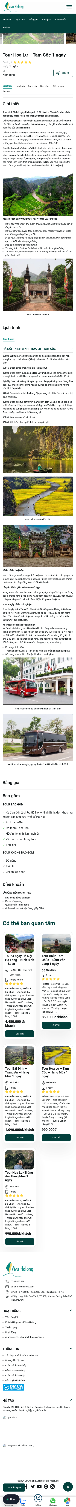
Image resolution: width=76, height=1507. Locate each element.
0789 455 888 (17, 1281)
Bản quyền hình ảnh (15, 1380)
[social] (26, 1486)
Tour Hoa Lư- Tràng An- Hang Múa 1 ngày (19, 1176)
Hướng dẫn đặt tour (15, 1360)
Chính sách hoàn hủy (15, 1365)
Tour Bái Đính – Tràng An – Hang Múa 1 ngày (17, 1072)
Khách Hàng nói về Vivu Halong (20, 1322)
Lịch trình (21, 19)
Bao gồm (46, 19)
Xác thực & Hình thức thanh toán (21, 1355)
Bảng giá (34, 19)
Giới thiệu (8, 19)
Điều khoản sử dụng (15, 1370)
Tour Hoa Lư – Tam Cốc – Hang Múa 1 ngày (55, 1072)
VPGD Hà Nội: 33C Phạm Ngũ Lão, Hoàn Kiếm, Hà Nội (37, 1292)
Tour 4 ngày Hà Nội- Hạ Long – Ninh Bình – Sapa (19, 960)
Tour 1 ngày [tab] (8, 339)
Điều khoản (60, 19)
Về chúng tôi (11, 1317)
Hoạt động (10, 1332)
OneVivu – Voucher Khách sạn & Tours (24, 1337)
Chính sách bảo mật (15, 1375)
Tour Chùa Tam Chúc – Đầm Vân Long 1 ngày (53, 960)
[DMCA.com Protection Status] (38, 1387)
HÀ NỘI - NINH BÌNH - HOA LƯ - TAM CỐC (29, 349)
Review (6, 27)
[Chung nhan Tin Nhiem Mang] (38, 1450)
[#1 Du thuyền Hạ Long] (23, 7)
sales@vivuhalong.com (22, 1286)
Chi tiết (20, 1033)
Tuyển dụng (11, 1327)
